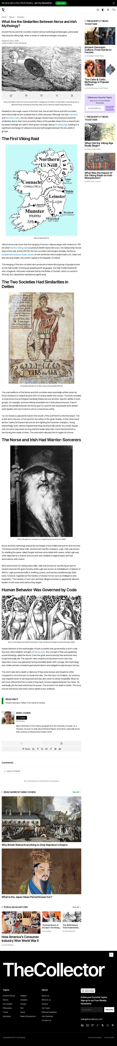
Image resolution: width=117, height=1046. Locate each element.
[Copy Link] (51, 749)
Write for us (46, 1000)
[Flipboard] (55, 749)
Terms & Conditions (95, 1037)
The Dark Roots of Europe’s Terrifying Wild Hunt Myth (50, 926)
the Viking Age (60, 124)
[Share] (56, 95)
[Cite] (72, 95)
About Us (45, 996)
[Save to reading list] (41, 95)
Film (22, 1008)
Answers (20, 17)
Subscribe (61, 3)
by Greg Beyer (46, 931)
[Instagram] (107, 1025)
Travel (5, 1012)
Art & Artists (7, 1004)
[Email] (60, 749)
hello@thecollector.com (91, 1019)
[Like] (21, 743)
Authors (45, 1004)
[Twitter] (42, 749)
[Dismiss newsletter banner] (113, 3)
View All (76, 792)
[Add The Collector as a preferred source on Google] (88, 990)
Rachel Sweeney (92, 88)
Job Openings (47, 1016)
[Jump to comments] (26, 95)
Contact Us (46, 1020)
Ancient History (99, 56)
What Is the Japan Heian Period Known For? (27, 896)
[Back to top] (111, 955)
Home (4, 17)
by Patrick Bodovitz (69, 931)
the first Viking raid (18, 248)
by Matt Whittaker (7, 945)
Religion (23, 996)
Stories (23, 1004)
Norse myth (39, 652)
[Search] (98, 10)
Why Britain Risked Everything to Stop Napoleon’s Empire (35, 844)
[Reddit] (46, 749)
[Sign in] (108, 10)
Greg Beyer (90, 56)
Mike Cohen (13, 43)
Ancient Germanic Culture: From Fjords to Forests (25, 703)
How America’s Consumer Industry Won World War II (20, 939)
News (22, 1012)
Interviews (7, 1016)
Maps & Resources (28, 1016)
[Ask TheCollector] (11, 95)
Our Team (46, 1008)
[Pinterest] (112, 1025)
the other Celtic (13, 118)
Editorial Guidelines (49, 1012)
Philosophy (7, 1008)
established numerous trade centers (18, 254)
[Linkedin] (33, 749)
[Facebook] (38, 749)
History (12, 17)
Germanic (73, 114)
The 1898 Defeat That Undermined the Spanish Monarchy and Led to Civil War (71, 926)
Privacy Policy (109, 1037)
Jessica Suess (91, 149)
